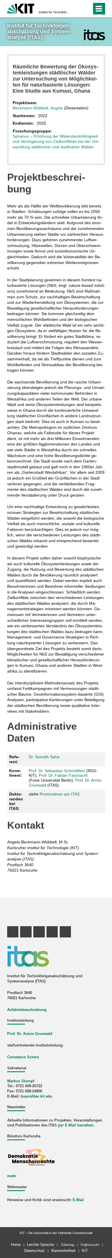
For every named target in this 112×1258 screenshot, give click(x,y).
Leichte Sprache (40, 1244)
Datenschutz (34, 1250)
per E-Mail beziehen (75, 1125)
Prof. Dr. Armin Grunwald (29, 1034)
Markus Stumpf (20, 1081)
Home (16, 1244)
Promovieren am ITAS (60, 794)
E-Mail (78, 1200)
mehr (11, 1176)
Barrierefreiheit (63, 1250)
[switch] (77, 8)
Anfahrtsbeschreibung (27, 1010)
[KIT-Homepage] (20, 8)
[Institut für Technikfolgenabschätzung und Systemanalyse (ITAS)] (94, 34)
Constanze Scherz (23, 1057)
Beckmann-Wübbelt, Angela (38, 108)
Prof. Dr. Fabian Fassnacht (63, 775)
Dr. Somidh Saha (44, 757)
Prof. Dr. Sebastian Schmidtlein (57, 770)
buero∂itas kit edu (36, 1096)
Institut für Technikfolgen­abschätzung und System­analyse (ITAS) (54, 12)
